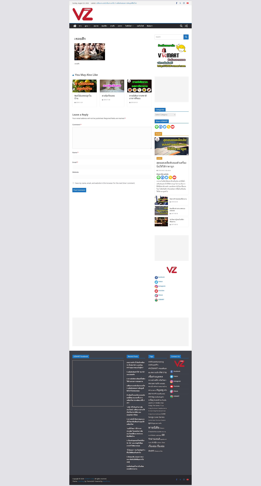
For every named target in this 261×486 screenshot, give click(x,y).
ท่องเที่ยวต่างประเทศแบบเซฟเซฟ (177, 209)
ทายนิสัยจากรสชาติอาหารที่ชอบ (138, 97)
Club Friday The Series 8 (156, 411)
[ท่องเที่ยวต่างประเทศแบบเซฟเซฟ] (161, 211)
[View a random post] (186, 25)
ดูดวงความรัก (157, 423)
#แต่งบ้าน (157, 400)
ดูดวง (86, 26)
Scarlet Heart (151, 420)
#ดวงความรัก (153, 383)
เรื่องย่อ (152, 446)
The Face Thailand (160, 420)
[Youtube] (172, 127)
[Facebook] (160, 127)
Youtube (161, 290)
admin (169, 170)
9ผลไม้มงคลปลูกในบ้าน (82, 97)
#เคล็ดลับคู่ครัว (159, 397)
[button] (89, 25)
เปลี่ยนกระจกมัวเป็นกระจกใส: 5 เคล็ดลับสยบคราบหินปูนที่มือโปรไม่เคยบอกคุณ (136, 388)
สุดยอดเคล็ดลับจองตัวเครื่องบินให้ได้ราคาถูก (171, 164)
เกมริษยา (159, 442)
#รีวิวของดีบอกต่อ (159, 394)
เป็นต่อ (163, 442)
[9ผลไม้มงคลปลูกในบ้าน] (84, 81)
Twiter (160, 282)
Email (75, 162)
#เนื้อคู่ (150, 400)
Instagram (161, 286)
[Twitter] (164, 127)
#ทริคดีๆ (162, 384)
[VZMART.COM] (74, 25)
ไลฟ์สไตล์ (128, 26)
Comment (76, 124)
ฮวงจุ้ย (154, 442)
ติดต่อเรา (150, 26)
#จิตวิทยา (162, 380)
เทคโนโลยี (140, 26)
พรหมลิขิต (158, 431)
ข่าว (80, 26)
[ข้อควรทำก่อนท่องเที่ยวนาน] (161, 200)
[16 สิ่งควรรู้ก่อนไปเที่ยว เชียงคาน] (161, 222)
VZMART (161, 299)
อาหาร (120, 26)
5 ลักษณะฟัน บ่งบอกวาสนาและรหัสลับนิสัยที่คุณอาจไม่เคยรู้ (135, 459)
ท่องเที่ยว (104, 26)
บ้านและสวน (152, 431)
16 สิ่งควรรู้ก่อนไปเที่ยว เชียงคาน (177, 220)
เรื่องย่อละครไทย (158, 451)
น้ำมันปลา (162, 428)
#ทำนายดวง (152, 390)
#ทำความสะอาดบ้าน (160, 386)
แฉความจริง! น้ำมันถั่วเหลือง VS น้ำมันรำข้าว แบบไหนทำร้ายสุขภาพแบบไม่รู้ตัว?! (135, 364)
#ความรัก (155, 372)
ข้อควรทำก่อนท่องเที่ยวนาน (178, 199)
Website (75, 172)
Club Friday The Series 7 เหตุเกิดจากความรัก (157, 408)
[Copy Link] (168, 127)
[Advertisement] (172, 89)
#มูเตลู (159, 389)
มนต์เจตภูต (158, 435)
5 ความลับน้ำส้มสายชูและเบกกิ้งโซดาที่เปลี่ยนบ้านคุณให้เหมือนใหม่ (135, 421)
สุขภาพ (96, 26)
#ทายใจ (150, 386)
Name (75, 152)
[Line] (156, 127)
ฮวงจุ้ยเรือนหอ (108, 95)
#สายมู (151, 396)
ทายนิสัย (153, 427)
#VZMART (153, 368)
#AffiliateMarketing (156, 362)
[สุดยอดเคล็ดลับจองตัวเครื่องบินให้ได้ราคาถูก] (172, 146)
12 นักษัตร (157, 403)
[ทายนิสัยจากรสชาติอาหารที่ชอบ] (139, 81)
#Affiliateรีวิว (153, 365)
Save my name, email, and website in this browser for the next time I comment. (105, 183)
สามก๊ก (112, 26)
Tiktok (160, 295)
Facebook (161, 277)
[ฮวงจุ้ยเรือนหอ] (112, 81)
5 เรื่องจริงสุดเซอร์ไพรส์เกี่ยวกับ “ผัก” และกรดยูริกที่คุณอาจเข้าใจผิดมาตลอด (135, 443)
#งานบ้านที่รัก (153, 380)
